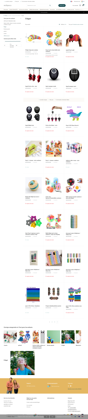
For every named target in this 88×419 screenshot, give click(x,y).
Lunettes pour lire (70, 9)
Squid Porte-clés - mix (31, 86)
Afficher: (62, 24)
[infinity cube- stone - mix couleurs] (74, 149)
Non (52, 416)
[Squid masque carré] (74, 75)
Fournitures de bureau (80, 9)
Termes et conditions (8, 402)
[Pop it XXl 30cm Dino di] (74, 114)
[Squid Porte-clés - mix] (33, 75)
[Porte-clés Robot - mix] (54, 114)
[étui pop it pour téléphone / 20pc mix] (74, 258)
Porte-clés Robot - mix (51, 125)
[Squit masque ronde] (54, 75)
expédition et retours (8, 404)
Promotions (52, 9)
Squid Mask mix (29, 125)
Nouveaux (6, 9)
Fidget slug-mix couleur (31, 50)
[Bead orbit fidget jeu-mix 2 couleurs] (33, 185)
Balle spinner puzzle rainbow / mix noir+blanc (74, 197)
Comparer (35, 51)
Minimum (7, 45)
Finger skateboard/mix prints (53, 306)
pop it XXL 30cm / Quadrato (32, 306)
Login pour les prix (33, 59)
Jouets (5, 33)
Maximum (18, 45)
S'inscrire (28, 407)
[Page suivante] (57, 322)
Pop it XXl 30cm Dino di (72, 125)
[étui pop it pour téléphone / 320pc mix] (74, 222)
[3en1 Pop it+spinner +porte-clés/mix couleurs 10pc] (33, 222)
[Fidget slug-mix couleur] (33, 38)
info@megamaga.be (75, 411)
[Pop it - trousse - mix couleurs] (33, 149)
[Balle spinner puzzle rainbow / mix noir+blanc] (74, 185)
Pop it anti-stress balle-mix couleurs (53, 50)
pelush (5, 31)
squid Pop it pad (70, 50)
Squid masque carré (71, 86)
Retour (6, 15)
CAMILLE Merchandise (33, 9)
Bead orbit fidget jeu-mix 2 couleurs (32, 197)
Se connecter (29, 405)
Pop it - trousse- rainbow (52, 160)
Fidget (5, 26)
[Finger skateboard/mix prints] (54, 294)
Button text (62, 5)
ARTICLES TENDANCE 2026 (9, 21)
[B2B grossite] (8, 5)
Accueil (9, 15)
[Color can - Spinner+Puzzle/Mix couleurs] (54, 185)
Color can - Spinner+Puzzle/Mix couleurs (53, 197)
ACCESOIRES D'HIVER (60, 9)
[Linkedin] (70, 386)
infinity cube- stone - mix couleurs (72, 161)
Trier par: (70, 24)
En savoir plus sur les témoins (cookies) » (64, 416)
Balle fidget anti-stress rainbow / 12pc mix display (53, 234)
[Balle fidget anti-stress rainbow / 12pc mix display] (54, 222)
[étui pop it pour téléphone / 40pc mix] (54, 258)
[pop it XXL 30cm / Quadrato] (33, 294)
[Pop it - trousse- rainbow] (54, 149)
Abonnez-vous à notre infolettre (74, 388)
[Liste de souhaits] (80, 5)
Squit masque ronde (51, 86)
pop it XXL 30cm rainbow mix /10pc (74, 306)
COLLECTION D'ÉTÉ (13, 9)
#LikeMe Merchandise (44, 9)
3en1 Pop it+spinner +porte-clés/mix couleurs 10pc (32, 234)
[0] (82, 5)
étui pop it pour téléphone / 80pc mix (32, 270)
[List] (59, 24)
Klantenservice (77, 1)
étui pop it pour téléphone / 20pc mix (73, 270)
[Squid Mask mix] (33, 114)
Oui (46, 416)
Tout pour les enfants (23, 9)
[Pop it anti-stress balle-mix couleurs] (54, 38)
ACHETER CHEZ (7, 406)
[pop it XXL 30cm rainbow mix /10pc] (74, 294)
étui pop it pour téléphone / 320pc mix (73, 234)
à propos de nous (7, 400)
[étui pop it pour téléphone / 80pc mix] (33, 258)
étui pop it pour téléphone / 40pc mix (53, 270)
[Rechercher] (50, 5)
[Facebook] (68, 386)
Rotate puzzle (7, 29)
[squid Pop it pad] (74, 38)
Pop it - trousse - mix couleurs (33, 160)
